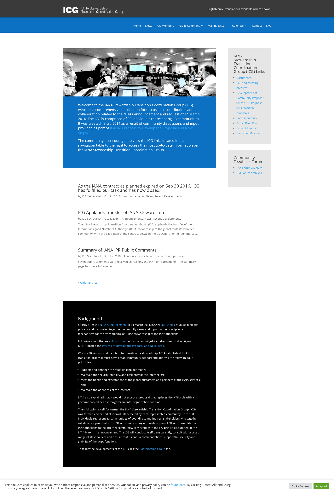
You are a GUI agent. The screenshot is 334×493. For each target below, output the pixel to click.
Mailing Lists (216, 25)
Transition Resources (250, 133)
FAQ (268, 25)
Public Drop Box (246, 123)
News (148, 25)
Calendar (238, 25)
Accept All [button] (321, 486)
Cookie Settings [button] (300, 486)
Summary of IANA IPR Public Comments (117, 250)
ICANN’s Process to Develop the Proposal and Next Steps (135, 130)
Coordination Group (152, 449)
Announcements (134, 196)
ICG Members (165, 25)
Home (137, 25)
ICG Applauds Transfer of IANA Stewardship (121, 212)
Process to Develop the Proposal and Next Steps (133, 346)
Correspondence (247, 118)
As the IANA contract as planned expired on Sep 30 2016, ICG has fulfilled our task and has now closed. (138, 188)
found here (178, 485)
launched (167, 325)
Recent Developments (168, 196)
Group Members (247, 128)
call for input (117, 341)
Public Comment (189, 25)
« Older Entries (87, 282)
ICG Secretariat (91, 196)
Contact (257, 25)
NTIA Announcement (113, 325)
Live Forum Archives (249, 168)
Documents (243, 78)
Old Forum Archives (249, 173)
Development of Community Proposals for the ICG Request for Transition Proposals (250, 103)
